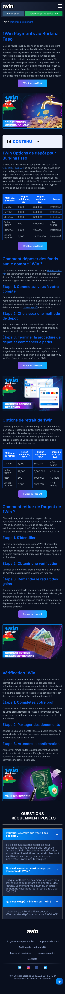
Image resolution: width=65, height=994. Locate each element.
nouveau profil (30, 307)
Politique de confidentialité (32, 947)
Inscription (13, 13)
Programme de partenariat (20, 941)
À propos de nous (49, 941)
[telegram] (20, 968)
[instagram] (28, 968)
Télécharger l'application (44, 13)
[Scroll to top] (59, 981)
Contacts (32, 958)
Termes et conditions (21, 953)
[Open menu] (59, 6)
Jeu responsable (46, 953)
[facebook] (37, 968)
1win (5, 21)
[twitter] (45, 968)
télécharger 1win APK (13, 167)
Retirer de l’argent (32, 493)
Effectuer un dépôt (33, 83)
